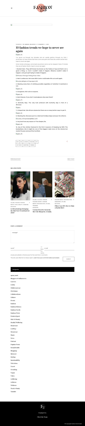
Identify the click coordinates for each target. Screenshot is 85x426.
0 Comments (41, 44)
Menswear (14, 332)
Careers (13, 282)
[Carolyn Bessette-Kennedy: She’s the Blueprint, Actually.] (42, 184)
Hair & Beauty (19, 204)
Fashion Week (15, 313)
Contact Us (42, 413)
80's (18, 141)
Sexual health (15, 348)
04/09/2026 (35, 207)
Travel (13, 366)
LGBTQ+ (13, 329)
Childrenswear (16, 288)
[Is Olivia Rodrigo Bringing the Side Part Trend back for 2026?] (20, 185)
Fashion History (37, 201)
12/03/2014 (18, 44)
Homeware (58, 201)
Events (13, 300)
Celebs (13, 202)
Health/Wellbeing (16, 322)
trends (32, 145)
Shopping (26, 145)
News (12, 338)
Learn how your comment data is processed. (46, 258)
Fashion (17, 202)
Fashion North (59, 199)
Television (14, 363)
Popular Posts (15, 344)
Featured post (41, 203)
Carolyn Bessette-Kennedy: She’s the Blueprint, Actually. (42, 211)
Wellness (13, 385)
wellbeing (14, 379)
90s (21, 141)
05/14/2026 (13, 206)
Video (13, 376)
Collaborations (16, 294)
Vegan (13, 373)
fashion (32, 141)
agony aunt (14, 275)
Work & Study (15, 388)
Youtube (13, 392)
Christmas (14, 291)
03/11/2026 (57, 203)
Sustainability (15, 360)
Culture (39, 199)
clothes (26, 141)
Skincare (14, 354)
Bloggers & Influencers (18, 278)
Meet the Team (42, 417)
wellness (13, 382)
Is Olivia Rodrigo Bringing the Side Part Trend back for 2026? (20, 211)
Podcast (13, 341)
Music (13, 335)
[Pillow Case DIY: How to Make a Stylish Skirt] (64, 184)
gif (36, 141)
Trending (25, 204)
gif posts (19, 145)
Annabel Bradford (30, 44)
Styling (48, 203)
